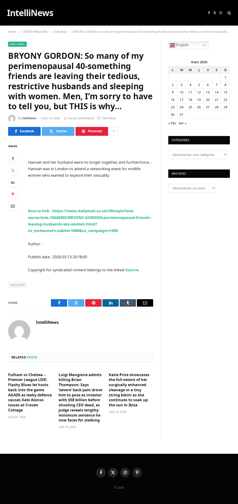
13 (208, 92)
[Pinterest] (12, 194)
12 (199, 92)
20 (208, 99)
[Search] (229, 13)
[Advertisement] (82, 150)
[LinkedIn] (12, 182)
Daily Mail (17, 44)
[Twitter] (12, 170)
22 (225, 99)
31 (181, 114)
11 (190, 92)
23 (173, 107)
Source (132, 269)
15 (225, 92)
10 (181, 92)
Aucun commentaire (81, 118)
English (182, 45)
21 (216, 99)
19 (199, 99)
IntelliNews (29, 118)
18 (190, 99)
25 (190, 107)
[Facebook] (12, 158)
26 (199, 107)
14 (216, 92)
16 (173, 99)
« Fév (172, 123)
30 (173, 114)
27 (208, 107)
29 (225, 107)
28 (216, 107)
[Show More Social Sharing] (114, 131)
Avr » (182, 123)
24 (181, 107)
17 (181, 99)
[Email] (12, 206)
